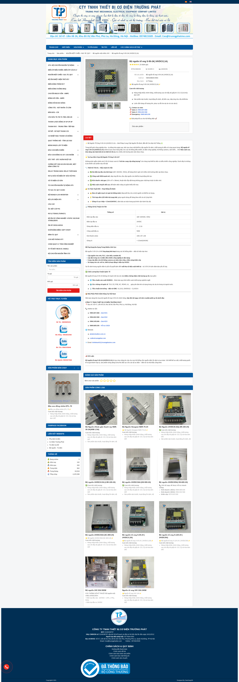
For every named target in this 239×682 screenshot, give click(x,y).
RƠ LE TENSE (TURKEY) (57, 213)
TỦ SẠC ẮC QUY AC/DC (56, 190)
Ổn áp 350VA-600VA (55, 225)
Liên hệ (114, 47)
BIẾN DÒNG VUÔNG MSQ (57, 89)
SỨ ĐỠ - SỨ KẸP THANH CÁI (58, 131)
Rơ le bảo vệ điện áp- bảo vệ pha (61, 176)
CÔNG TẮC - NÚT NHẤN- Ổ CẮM (59, 108)
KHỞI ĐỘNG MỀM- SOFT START (59, 230)
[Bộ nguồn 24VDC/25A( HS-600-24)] (175, 464)
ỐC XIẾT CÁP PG (54, 209)
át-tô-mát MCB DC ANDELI (58, 249)
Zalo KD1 (104, 313)
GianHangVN (189, 680)
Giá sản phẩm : (138, 126)
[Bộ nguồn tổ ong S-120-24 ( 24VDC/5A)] (175, 517)
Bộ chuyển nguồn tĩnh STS (59, 253)
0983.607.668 (142, 110)
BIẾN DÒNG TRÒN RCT (56, 84)
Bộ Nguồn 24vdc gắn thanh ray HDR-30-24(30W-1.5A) (101, 428)
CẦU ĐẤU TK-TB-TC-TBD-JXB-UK (60, 117)
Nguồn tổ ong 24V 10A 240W (134, 590)
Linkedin (164, 69)
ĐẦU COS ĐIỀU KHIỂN (56, 150)
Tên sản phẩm (52, 266)
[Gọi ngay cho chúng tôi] (6, 667)
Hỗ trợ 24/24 (105, 325)
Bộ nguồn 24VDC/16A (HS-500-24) (136, 482)
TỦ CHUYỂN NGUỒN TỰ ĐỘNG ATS (60, 185)
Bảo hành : (140, 81)
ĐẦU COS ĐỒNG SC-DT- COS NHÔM (61, 155)
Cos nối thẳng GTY (55, 239)
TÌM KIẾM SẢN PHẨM (63, 290)
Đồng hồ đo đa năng (56, 103)
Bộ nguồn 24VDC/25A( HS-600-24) (173, 482)
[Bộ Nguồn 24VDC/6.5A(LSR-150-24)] (175, 409)
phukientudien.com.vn (97, 334)
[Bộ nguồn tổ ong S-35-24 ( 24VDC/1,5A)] (138, 517)
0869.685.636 (145, 114)
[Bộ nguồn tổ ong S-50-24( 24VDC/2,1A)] (106, 80)
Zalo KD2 (104, 317)
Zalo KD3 (104, 321)
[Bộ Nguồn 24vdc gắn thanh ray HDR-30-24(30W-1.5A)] (101, 409)
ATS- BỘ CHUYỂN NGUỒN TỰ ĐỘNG (61, 65)
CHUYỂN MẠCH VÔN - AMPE (58, 93)
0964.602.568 (142, 112)
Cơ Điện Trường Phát (56, 442)
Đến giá (50, 281)
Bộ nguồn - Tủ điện (55, 448)
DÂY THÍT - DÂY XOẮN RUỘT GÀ (59, 159)
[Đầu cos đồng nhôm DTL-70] (63, 388)
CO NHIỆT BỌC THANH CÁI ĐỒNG (60, 136)
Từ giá (49, 274)
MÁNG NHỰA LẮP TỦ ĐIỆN (57, 145)
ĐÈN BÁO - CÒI (53, 112)
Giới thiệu (66, 47)
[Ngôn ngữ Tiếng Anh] (191, 1)
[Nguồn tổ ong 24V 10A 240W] (138, 572)
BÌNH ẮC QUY (53, 235)
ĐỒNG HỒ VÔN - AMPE (56, 98)
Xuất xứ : (141, 78)
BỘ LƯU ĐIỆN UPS (54, 199)
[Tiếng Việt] (186, 1)
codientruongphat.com (98, 338)
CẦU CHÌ (51, 204)
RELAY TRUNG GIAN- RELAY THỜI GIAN (62, 171)
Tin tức (104, 47)
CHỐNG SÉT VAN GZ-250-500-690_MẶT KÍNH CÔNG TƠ (62, 165)
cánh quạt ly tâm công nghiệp (61, 244)
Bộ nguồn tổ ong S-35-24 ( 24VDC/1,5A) (133, 536)
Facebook (136, 69)
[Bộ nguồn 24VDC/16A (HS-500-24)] (138, 464)
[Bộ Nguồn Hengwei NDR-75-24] (138, 409)
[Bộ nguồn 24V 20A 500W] (101, 572)
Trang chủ (53, 47)
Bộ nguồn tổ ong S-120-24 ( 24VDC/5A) (171, 536)
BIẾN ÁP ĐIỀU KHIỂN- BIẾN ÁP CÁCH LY (62, 70)
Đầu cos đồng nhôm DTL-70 (60, 406)
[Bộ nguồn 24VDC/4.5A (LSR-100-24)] (101, 464)
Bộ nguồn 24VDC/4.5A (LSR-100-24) (100, 482)
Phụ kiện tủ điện (54, 439)
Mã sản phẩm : (139, 75)
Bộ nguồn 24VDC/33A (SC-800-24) (99, 535)
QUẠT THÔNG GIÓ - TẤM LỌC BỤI (60, 141)
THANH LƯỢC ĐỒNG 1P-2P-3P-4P (60, 122)
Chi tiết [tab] (88, 138)
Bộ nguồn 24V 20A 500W (95, 590)
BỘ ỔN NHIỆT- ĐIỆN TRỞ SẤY (58, 79)
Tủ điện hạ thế (54, 445)
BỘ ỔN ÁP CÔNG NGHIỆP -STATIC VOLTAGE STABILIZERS (64, 219)
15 (144, 64)
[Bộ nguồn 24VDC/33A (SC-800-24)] (101, 517)
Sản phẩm (78, 47)
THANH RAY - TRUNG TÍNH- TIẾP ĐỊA (61, 126)
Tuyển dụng (93, 47)
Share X (150, 69)
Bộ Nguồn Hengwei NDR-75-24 (135, 427)
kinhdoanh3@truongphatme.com (103, 342)
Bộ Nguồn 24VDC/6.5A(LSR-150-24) (174, 427)
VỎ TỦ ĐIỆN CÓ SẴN (55, 180)
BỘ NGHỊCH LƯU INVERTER (58, 195)
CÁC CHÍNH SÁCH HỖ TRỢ (131, 47)
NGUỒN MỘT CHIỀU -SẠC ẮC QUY (60, 75)
